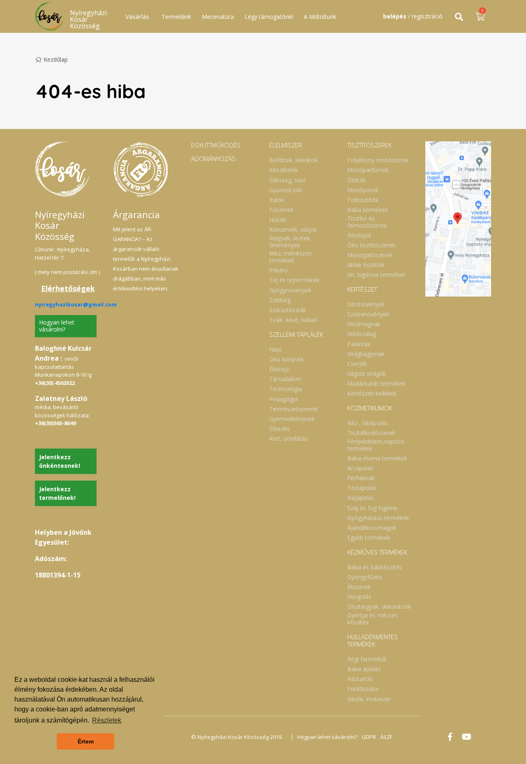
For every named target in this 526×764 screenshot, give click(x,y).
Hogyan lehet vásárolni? (56, 325)
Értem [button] (86, 741)
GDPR (369, 737)
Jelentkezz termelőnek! (57, 493)
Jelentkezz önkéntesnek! (59, 461)
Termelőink (176, 17)
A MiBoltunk (320, 17)
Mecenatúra (218, 17)
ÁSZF (386, 737)
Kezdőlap (56, 59)
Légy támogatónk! (269, 17)
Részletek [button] (106, 720)
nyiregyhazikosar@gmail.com (76, 304)
